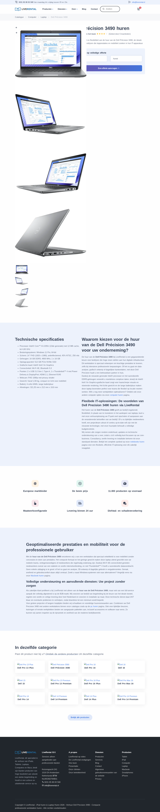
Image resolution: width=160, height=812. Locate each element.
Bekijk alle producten (80, 717)
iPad (124, 760)
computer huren (116, 395)
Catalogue (19, 17)
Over (74, 9)
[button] (17, 27)
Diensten (61, 9)
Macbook (126, 769)
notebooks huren (137, 442)
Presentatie (73, 766)
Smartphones (127, 773)
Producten (47, 9)
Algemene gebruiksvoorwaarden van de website (106, 772)
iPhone (125, 776)
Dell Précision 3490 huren (101, 28)
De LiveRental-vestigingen (80, 760)
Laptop (44, 17)
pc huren (94, 606)
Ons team (73, 763)
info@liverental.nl (138, 2)
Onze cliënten (74, 769)
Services (98, 760)
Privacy (98, 779)
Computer (32, 17)
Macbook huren (37, 576)
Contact (94, 9)
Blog (84, 9)
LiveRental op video (77, 757)
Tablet (124, 757)
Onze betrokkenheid (77, 773)
